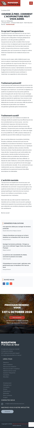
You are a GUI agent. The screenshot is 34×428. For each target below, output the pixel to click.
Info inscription (17, 317)
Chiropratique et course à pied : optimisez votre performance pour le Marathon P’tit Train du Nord (17, 265)
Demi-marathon (8, 364)
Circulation (6, 387)
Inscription (6, 375)
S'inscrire (7, 411)
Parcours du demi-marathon (11, 368)
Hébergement (7, 385)
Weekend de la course (9, 370)
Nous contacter (7, 395)
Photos (5, 389)
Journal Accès (10, 24)
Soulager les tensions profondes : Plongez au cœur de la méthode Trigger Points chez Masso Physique (17, 246)
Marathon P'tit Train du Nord (20, 424)
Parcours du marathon (9, 366)
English (5, 397)
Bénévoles (6, 393)
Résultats (6, 377)
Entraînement (7, 383)
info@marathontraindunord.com (14, 403)
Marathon (6, 362)
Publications (6, 391)
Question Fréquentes (9, 373)
